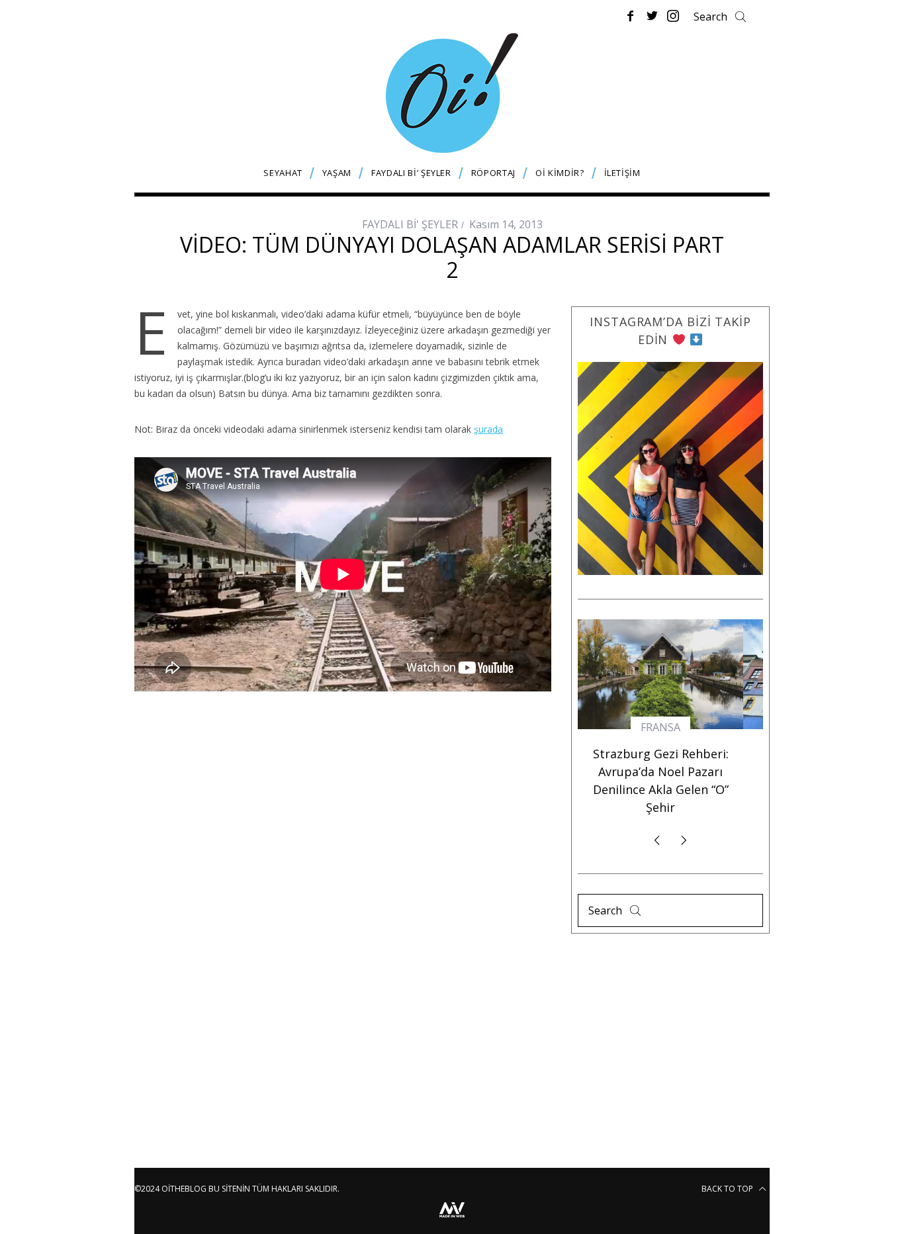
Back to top (728, 1188)
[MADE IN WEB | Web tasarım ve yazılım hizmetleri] (452, 1219)
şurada (488, 429)
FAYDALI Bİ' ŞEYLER (410, 224)
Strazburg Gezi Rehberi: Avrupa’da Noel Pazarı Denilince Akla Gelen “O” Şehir (661, 780)
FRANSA (660, 727)
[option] (660, 723)
